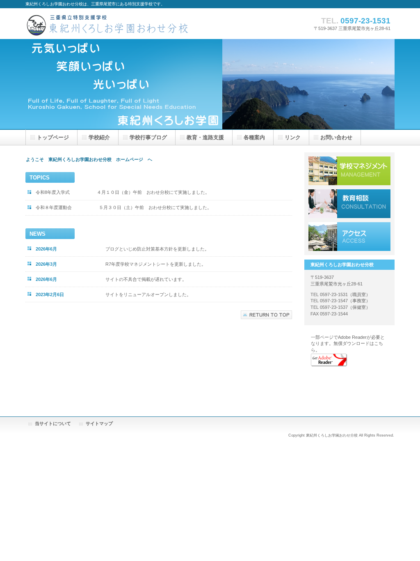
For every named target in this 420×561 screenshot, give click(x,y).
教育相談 (349, 203)
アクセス (349, 236)
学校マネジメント (349, 170)
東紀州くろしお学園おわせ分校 (107, 23)
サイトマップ (99, 423)
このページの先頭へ (266, 314)
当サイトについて (53, 423)
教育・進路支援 (205, 137)
